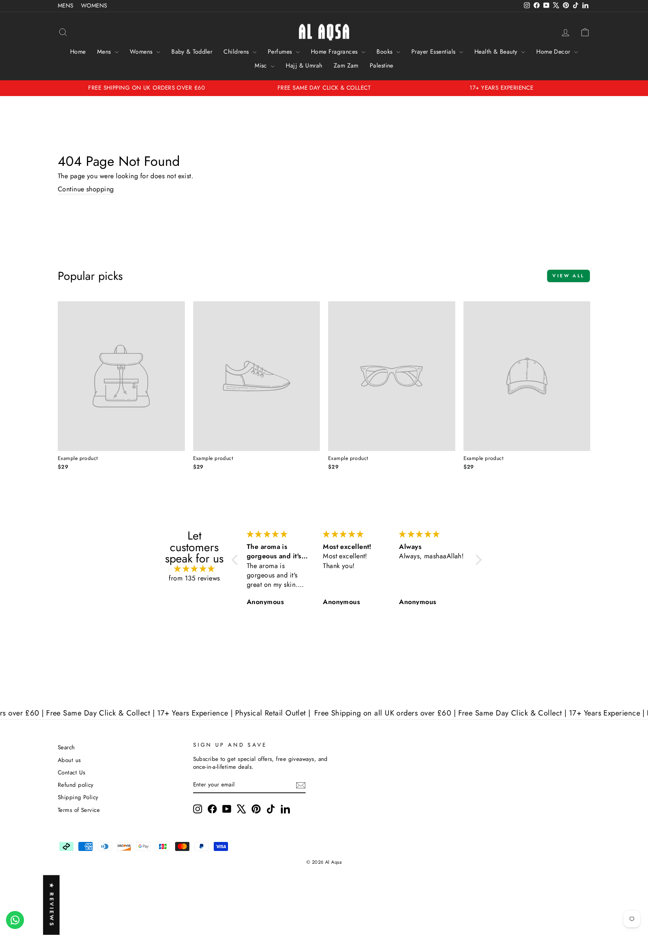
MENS (66, 6)
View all (568, 275)
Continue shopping (86, 189)
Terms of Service (79, 810)
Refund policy (76, 785)
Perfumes (281, 51)
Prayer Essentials (434, 51)
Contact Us (72, 772)
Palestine (381, 65)
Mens (105, 51)
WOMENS (94, 6)
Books (385, 51)
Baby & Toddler (191, 51)
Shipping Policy (78, 797)
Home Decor (554, 51)
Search (66, 747)
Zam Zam (346, 65)
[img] (194, 569)
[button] (236, 560)
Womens (142, 51)
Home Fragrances (335, 51)
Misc (262, 65)
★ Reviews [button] (52, 905)
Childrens (237, 51)
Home (78, 51)
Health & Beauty (496, 51)
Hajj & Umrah (304, 65)
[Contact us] (15, 920)
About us (69, 760)
